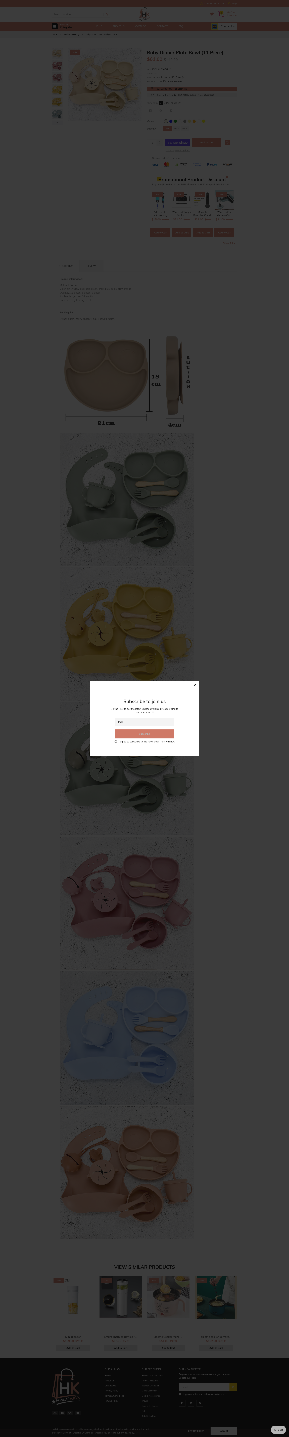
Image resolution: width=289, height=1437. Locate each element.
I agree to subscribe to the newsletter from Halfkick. (147, 741)
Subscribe (144, 733)
